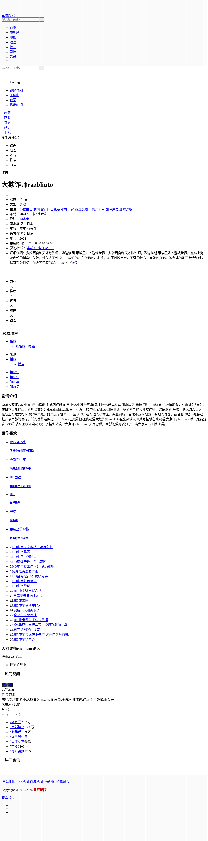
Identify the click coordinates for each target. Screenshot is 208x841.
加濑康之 (112, 209)
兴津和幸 (98, 209)
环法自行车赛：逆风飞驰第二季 (40, 625)
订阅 (6, 122)
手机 (6, 132)
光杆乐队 (15, 502)
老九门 (15, 722)
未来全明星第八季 (20, 468)
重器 (14, 746)
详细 (16, 90)
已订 (6, 127)
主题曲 (15, 95)
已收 (6, 118)
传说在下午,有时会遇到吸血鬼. (41, 634)
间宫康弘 (53, 209)
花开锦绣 (17, 751)
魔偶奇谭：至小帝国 (29, 561)
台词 (13, 100)
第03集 (15, 377)
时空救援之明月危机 (32, 547)
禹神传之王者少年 (20, 486)
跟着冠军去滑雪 (19, 538)
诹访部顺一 (83, 209)
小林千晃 (67, 209)
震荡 (21, 552)
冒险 (5, 694)
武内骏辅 (39, 209)
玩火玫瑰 (25, 615)
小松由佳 (26, 209)
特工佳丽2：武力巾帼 (33, 566)
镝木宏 (24, 219)
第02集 (15, 382)
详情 (74, 262)
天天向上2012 (28, 595)
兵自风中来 (19, 736)
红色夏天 (24, 581)
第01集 (15, 386)
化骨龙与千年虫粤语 (31, 620)
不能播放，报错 (22, 346)
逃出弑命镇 (27, 591)
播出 (16, 105)
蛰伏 (21, 586)
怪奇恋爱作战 (25, 571)
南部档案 (17, 727)
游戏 (23, 204)
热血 (12, 694)
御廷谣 (15, 732)
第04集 (15, 372)
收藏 (6, 113)
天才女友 (17, 741)
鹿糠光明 (125, 209)
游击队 (21, 600)
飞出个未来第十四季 (22, 450)
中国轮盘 (24, 557)
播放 (13, 341)
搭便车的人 (27, 605)
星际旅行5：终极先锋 (30, 576)
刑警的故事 (27, 629)
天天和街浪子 (27, 610)
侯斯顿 (14, 520)
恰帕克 (24, 639)
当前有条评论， (40, 248)
